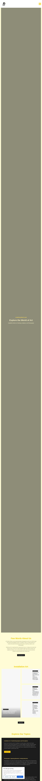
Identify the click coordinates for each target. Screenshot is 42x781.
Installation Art (5, 709)
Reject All (13, 776)
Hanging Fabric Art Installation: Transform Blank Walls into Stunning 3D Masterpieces (10, 712)
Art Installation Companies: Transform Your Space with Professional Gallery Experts (35, 709)
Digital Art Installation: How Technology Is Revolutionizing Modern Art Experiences (36, 692)
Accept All (20, 776)
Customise (7, 776)
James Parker (6, 714)
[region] (13, 773)
